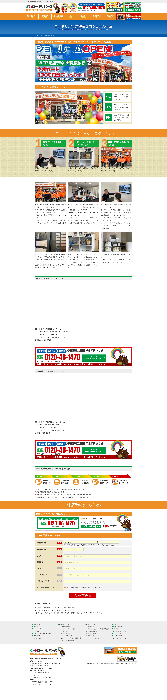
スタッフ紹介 (37, 636)
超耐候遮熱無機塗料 (92, 631)
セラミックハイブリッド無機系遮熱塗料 (97, 629)
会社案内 (45, 16)
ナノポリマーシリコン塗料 (68, 629)
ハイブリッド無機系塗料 (67, 640)
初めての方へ (32, 16)
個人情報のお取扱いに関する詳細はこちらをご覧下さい (86, 587)
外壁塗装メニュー (64, 624)
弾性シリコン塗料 (66, 633)
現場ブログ (97, 16)
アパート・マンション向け (92, 638)
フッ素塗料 (64, 631)
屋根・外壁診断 (117, 626)
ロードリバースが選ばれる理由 (42, 633)
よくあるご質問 (117, 636)
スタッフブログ (117, 633)
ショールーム (37, 629)
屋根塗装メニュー (90, 624)
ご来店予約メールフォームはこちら (93, 357)
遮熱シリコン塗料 (91, 633)
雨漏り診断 (116, 624)
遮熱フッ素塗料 (90, 636)
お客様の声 (110, 16)
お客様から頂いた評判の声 (120, 631)
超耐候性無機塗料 (66, 626)
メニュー (71, 16)
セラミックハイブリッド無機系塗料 (71, 638)
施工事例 (84, 16)
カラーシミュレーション (120, 638)
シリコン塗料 (90, 626)
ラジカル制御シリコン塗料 (68, 636)
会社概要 (36, 626)
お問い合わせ (37, 638)
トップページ (37, 624)
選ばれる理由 (58, 16)
